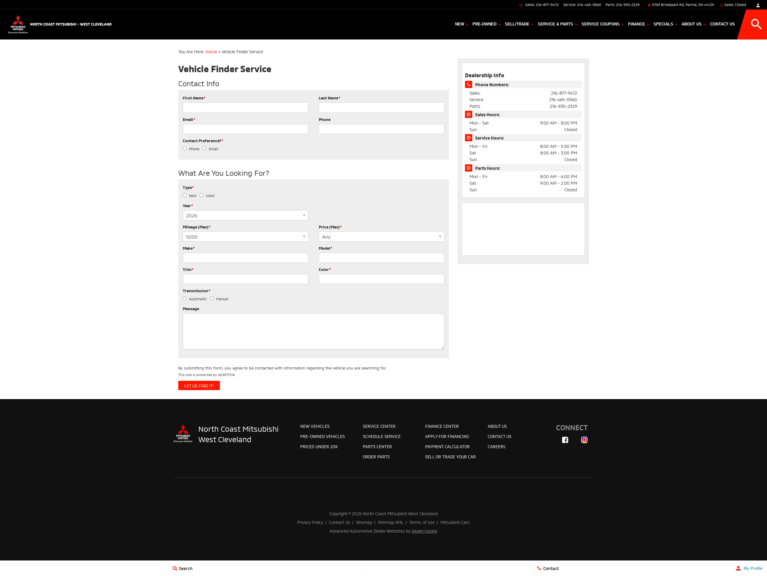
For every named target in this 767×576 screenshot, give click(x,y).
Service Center (379, 426)
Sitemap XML (391, 522)
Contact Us (722, 24)
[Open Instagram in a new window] (584, 440)
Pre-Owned (484, 24)
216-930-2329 (628, 4)
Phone (324, 119)
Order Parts (376, 456)
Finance (636, 24)
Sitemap (364, 522)
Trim (188, 269)
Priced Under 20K (319, 446)
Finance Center (442, 426)
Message (191, 308)
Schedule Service (382, 436)
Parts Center (377, 446)
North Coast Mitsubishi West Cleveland (238, 433)
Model (325, 248)
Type (188, 187)
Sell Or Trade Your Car (450, 456)
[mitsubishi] (183, 433)
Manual (222, 298)
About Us (692, 24)
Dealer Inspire (424, 530)
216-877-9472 (547, 4)
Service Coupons (601, 24)
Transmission (196, 290)
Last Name (329, 97)
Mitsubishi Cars (454, 522)
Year (188, 205)
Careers (496, 446)
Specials (663, 24)
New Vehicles (315, 426)
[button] (756, 24)
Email (189, 119)
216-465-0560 (589, 4)
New (459, 24)
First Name (194, 97)
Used (210, 195)
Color (325, 269)
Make (189, 248)
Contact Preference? (203, 140)
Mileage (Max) (197, 226)
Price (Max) (330, 226)
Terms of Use (422, 522)
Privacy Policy (310, 522)
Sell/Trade (517, 24)
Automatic (198, 298)
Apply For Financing (447, 436)
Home (211, 51)
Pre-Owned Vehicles (322, 436)
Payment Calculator (447, 446)
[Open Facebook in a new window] (565, 440)
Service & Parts (555, 24)
